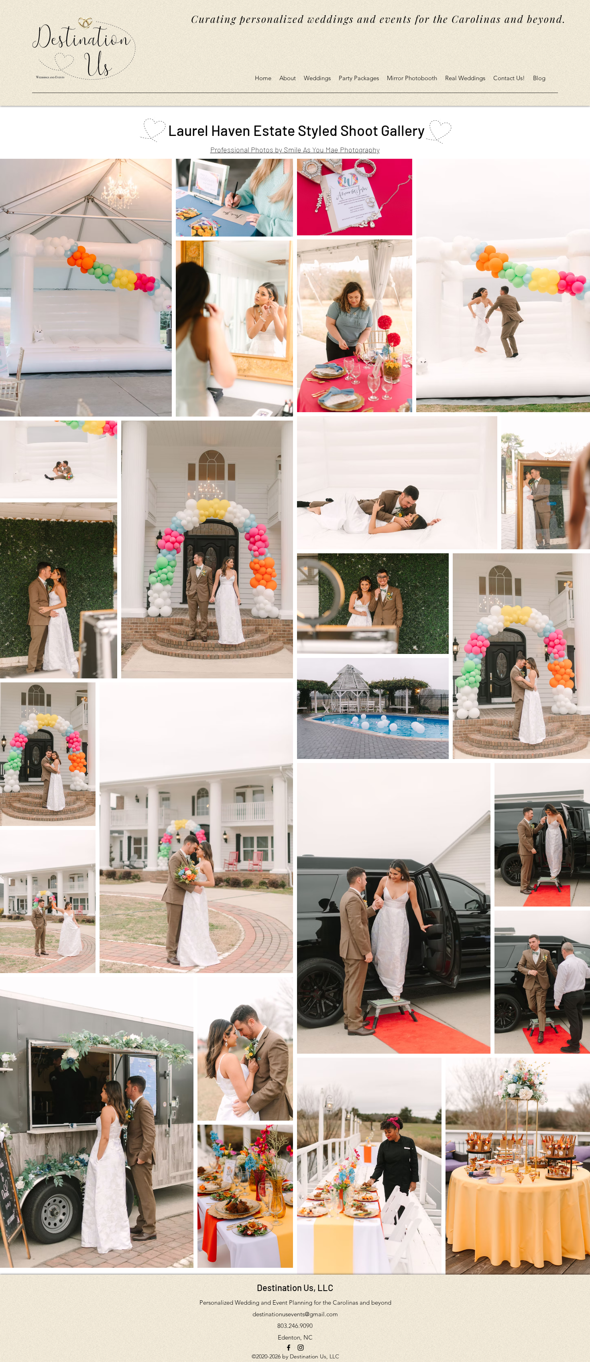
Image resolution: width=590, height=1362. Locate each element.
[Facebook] (289, 1348)
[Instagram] (301, 1348)
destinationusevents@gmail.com (295, 1314)
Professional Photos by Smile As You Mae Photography (295, 149)
